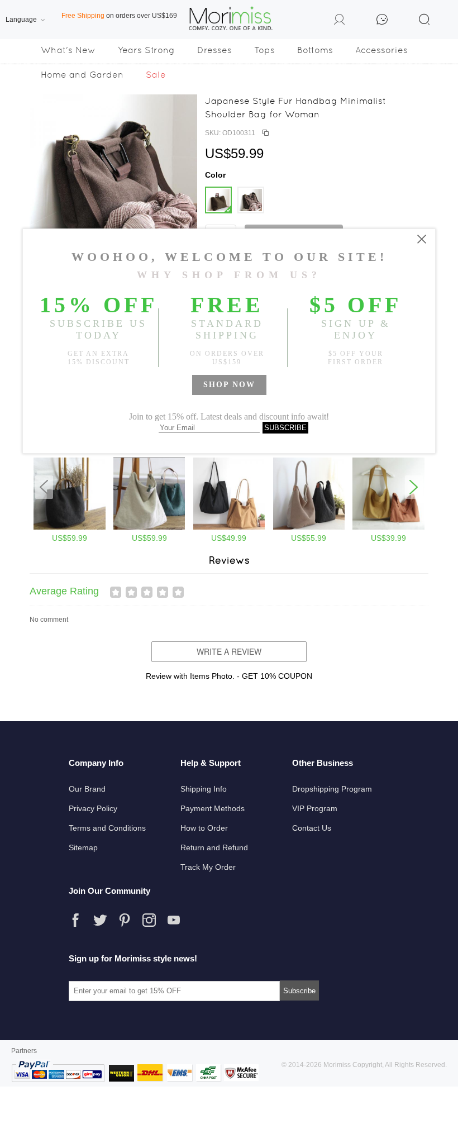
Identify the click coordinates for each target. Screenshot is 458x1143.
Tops (264, 50)
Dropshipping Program (332, 788)
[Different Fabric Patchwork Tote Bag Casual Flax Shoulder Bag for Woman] (309, 527)
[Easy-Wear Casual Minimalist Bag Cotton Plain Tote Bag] (388, 527)
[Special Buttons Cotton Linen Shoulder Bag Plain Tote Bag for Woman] (149, 527)
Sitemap (83, 847)
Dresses (214, 50)
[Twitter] (100, 920)
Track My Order (208, 867)
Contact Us (311, 827)
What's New (68, 50)
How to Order (204, 827)
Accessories (381, 50)
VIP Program (314, 808)
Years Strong (146, 50)
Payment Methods (212, 808)
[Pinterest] (124, 920)
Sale (156, 74)
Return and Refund (214, 847)
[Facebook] (75, 920)
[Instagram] (149, 920)
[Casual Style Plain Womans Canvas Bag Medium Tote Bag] (229, 527)
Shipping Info (203, 788)
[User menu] (339, 21)
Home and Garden (82, 74)
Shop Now (229, 384)
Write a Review (229, 651)
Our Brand (87, 788)
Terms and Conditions (107, 827)
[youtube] (173, 920)
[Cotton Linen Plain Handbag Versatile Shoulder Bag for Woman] (70, 527)
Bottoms (315, 50)
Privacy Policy (93, 808)
